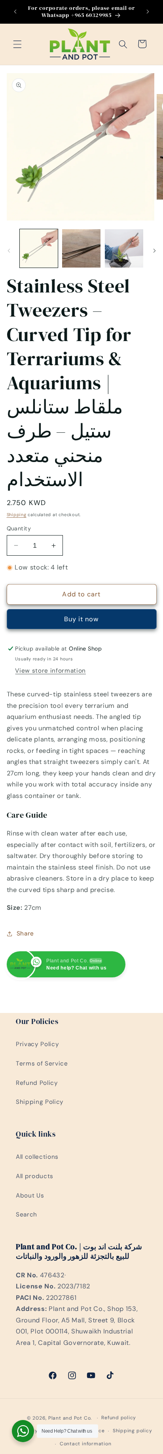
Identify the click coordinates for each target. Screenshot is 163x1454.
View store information (50, 671)
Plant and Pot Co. (70, 1418)
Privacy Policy (37, 1044)
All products (34, 1176)
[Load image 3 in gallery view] (124, 248)
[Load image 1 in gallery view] (39, 248)
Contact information (86, 1444)
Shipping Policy (40, 1102)
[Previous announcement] (15, 11)
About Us (30, 1195)
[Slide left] (8, 250)
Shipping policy (132, 1431)
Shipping (17, 514)
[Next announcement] (148, 11)
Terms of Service (42, 1063)
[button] (17, 43)
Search (26, 1214)
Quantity (19, 528)
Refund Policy (37, 1083)
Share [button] (25, 933)
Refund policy (118, 1417)
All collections (37, 1157)
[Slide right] (154, 250)
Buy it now (81, 619)
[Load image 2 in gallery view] (81, 248)
